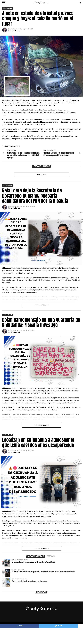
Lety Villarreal (15, 31)
